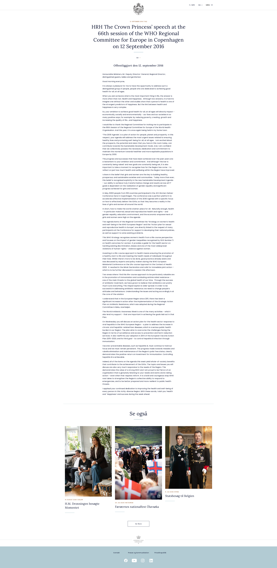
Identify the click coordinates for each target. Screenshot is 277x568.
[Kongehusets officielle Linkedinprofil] (151, 561)
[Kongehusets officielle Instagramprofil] (142, 561)
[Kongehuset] (138, 9)
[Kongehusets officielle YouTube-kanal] (134, 561)
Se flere (138, 524)
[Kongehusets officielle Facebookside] (125, 561)
